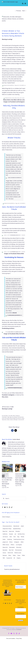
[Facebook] (2, 507)
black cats (11, 531)
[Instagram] (9, 507)
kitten (22, 542)
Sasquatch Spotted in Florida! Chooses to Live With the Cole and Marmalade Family (7, 479)
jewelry (3, 418)
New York (11, 550)
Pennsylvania (18, 550)
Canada (11, 534)
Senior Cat (10, 552)
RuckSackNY (19, 629)
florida (22, 536)
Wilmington (16, 419)
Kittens (12, 544)
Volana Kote (20, 253)
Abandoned (16, 526)
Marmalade (7, 418)
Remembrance (18, 418)
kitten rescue (6, 544)
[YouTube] (5, 507)
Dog (18, 536)
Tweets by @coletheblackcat (12, 569)
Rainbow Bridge (12, 418)
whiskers (11, 419)
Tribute (23, 418)
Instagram (16, 542)
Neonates (5, 550)
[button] (3, 476)
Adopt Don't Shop (7, 528)
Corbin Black (5, 415)
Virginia (18, 558)
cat (15, 534)
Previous (18, 10)
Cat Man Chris (21, 534)
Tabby (14, 555)
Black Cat (5, 531)
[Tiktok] (11, 507)
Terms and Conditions (10, 638)
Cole (14, 536)
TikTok (23, 555)
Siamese (5, 555)
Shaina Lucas (17, 552)
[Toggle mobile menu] (25, 3)
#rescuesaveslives (7, 526)
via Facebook (12, 102)
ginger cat (5, 542)
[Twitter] (7, 507)
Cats (11, 536)
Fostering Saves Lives (19, 539)
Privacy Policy (19, 638)
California (5, 534)
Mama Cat (5, 547)
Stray (9, 555)
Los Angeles (19, 544)
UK (14, 558)
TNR (4, 558)
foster (4, 539)
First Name (21, 607)
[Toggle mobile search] (22, 3)
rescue (4, 552)
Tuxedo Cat (9, 558)
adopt (22, 526)
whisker (8, 419)
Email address (20, 613)
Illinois (10, 542)
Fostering (9, 539)
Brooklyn (18, 531)
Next (23, 10)
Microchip (18, 547)
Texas (18, 555)
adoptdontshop (17, 528)
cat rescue (5, 536)
